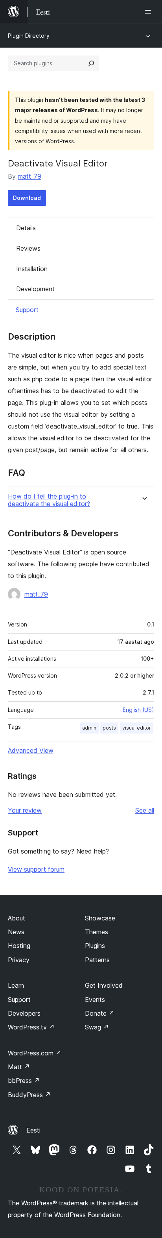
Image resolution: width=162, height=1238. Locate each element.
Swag (97, 1027)
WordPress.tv (31, 1027)
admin (89, 728)
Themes (96, 932)
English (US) (138, 709)
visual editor (136, 728)
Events (95, 999)
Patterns (97, 960)
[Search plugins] (91, 63)
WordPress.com (34, 1053)
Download (27, 197)
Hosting (19, 946)
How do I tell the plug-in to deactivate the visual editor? (49, 500)
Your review (25, 810)
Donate (99, 1013)
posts (109, 728)
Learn (16, 985)
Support (27, 310)
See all (144, 810)
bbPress (24, 1081)
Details (26, 228)
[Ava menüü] (149, 12)
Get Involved (104, 985)
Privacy (18, 960)
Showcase (100, 918)
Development (35, 289)
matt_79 (29, 176)
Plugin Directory (29, 35)
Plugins (95, 946)
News (16, 932)
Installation (32, 269)
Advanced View (30, 750)
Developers (24, 1013)
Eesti (33, 1130)
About (16, 918)
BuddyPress (29, 1095)
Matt (19, 1067)
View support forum (36, 869)
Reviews (28, 248)
